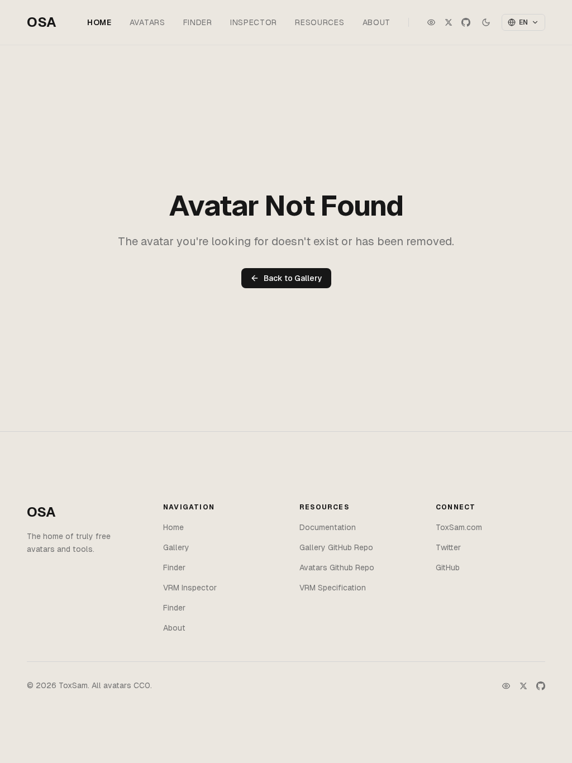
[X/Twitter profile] (448, 22)
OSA (41, 22)
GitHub (448, 567)
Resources (319, 22)
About (377, 22)
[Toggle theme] (486, 22)
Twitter (448, 547)
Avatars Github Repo (336, 567)
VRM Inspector (190, 587)
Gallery (176, 547)
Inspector (253, 22)
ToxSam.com (459, 527)
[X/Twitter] (523, 686)
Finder (197, 22)
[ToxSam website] (431, 22)
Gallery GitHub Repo (336, 547)
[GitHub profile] (465, 22)
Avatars (147, 22)
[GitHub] (540, 685)
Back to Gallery (293, 278)
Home (99, 22)
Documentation (327, 527)
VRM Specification (332, 587)
